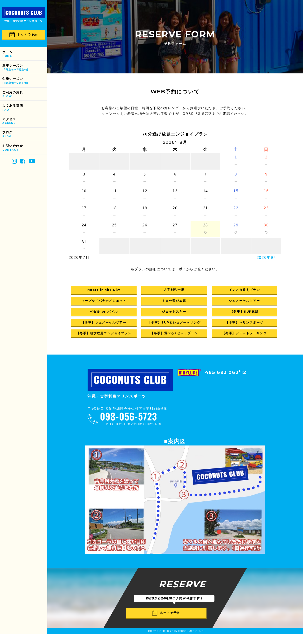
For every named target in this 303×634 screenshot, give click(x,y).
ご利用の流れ (12, 94)
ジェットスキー (174, 311)
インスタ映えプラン (244, 290)
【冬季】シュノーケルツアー (103, 322)
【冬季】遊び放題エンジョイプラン (104, 333)
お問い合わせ (12, 147)
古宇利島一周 (174, 290)
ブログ (7, 134)
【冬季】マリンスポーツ (244, 322)
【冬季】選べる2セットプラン (174, 333)
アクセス (9, 121)
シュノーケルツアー (244, 300)
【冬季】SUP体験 (244, 311)
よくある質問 (12, 107)
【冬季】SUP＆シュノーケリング (174, 322)
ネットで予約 (27, 34)
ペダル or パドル (104, 311)
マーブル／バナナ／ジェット (103, 300)
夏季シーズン (15, 67)
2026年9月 (267, 258)
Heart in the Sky (103, 290)
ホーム (7, 54)
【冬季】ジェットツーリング (244, 333)
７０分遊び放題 (174, 300)
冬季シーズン (15, 80)
